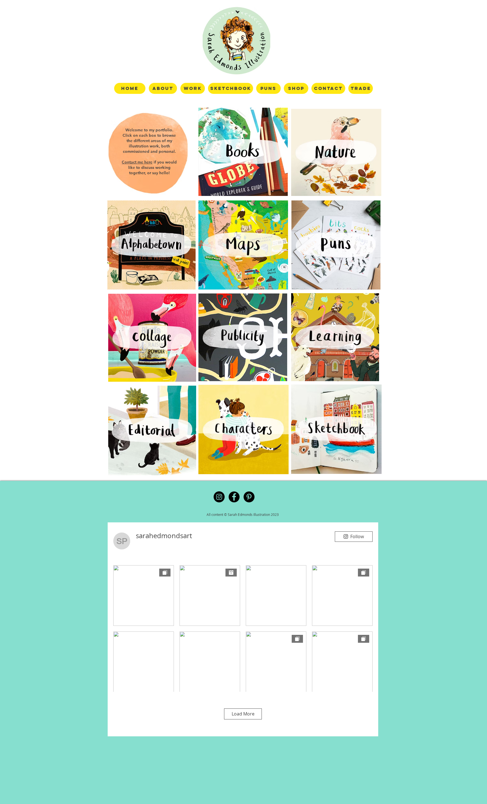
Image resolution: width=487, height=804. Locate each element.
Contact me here (137, 162)
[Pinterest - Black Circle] (249, 496)
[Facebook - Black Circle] (234, 496)
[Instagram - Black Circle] (219, 496)
